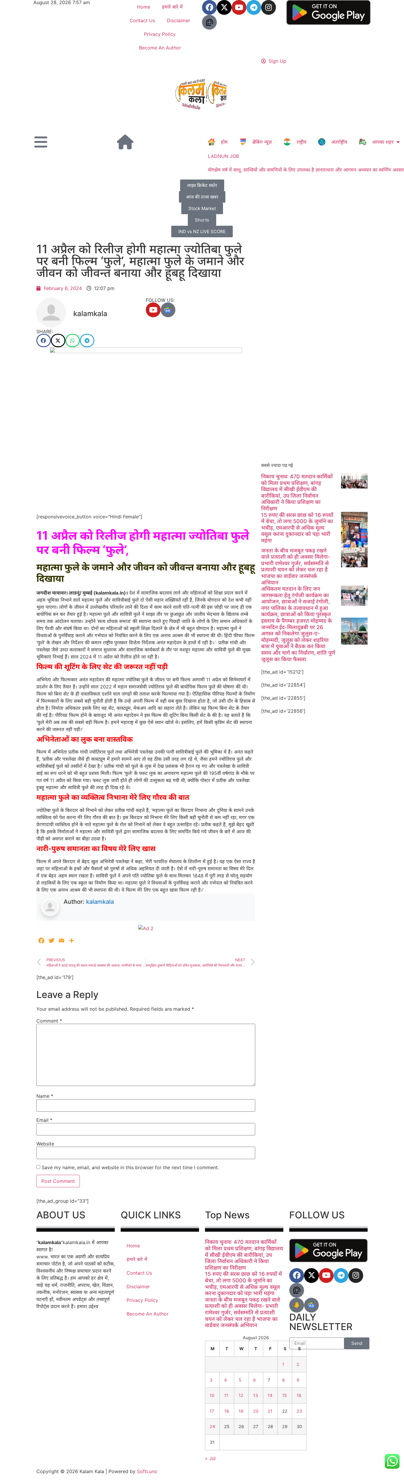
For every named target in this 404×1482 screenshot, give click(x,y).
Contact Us (142, 20)
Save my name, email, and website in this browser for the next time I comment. (130, 1167)
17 (212, 1411)
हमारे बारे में (172, 7)
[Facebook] (209, 7)
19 (241, 1411)
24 (212, 1426)
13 (255, 1395)
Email (44, 1120)
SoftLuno (147, 1471)
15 (284, 1395)
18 (226, 1411)
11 (226, 1395)
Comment (49, 1020)
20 (255, 1411)
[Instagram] (268, 7)
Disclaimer (178, 20)
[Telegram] (253, 7)
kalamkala (100, 901)
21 (270, 1411)
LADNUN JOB (223, 156)
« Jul (210, 1458)
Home (143, 7)
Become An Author (160, 48)
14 (270, 1395)
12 (241, 1395)
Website (45, 1143)
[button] (43, 340)
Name (44, 1096)
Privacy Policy (160, 34)
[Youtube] (239, 7)
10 (212, 1395)
